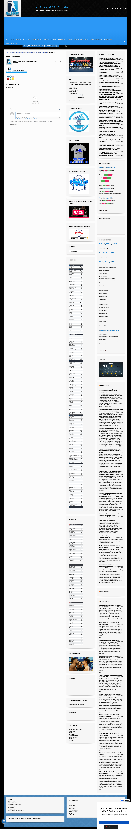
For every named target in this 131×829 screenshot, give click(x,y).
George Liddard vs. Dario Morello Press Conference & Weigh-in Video (108, 109)
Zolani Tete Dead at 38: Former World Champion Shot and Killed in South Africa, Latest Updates (111, 73)
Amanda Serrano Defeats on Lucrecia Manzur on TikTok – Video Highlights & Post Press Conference (110, 85)
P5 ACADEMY (72, 736)
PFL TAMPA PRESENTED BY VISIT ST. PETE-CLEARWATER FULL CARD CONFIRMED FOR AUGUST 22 (108, 156)
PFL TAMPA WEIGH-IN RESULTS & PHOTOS (109, 89)
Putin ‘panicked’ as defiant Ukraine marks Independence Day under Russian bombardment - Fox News (109, 518)
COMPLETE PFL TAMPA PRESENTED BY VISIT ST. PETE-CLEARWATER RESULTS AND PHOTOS (111, 61)
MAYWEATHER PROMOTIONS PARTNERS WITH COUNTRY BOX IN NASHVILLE (110, 147)
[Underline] (21, 120)
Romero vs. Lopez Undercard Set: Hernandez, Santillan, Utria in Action (110, 697)
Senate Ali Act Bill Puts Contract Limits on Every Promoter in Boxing (110, 736)
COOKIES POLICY (12, 805)
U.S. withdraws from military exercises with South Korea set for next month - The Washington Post (109, 393)
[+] (36, 120)
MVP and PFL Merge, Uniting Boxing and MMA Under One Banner (110, 775)
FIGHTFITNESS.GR (73, 738)
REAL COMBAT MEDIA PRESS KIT (16, 813)
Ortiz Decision (73, 95)
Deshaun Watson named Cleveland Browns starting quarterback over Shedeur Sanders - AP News (110, 453)
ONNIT (70, 735)
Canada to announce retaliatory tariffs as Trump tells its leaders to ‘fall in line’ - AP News (111, 412)
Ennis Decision (73, 91)
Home (7, 55)
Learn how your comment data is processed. (41, 123)
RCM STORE (72, 733)
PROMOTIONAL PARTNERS (75, 732)
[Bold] (17, 120)
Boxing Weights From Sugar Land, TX (108, 134)
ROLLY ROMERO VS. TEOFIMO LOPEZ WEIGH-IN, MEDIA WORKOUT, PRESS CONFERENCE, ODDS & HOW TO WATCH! (110, 93)
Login (59, 111)
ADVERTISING (11, 811)
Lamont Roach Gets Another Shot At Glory (109, 642)
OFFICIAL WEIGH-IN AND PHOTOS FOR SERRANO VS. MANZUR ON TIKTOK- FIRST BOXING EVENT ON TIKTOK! (109, 114)
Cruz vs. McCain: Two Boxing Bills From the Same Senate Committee (109, 717)
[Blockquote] (28, 120)
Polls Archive (72, 102)
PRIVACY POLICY (12, 803)
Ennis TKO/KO (73, 89)
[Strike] (22, 120)
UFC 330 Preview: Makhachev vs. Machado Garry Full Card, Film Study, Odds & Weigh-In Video (110, 130)
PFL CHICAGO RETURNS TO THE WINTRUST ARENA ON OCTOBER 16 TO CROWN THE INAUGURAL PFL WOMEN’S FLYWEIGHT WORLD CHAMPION (111, 99)
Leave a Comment (60, 64)
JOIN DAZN (71, 742)
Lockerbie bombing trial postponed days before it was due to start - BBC (111, 539)
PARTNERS (11, 809)
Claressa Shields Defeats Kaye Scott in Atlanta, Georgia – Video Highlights (110, 119)
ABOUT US (11, 802)
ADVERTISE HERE (73, 739)
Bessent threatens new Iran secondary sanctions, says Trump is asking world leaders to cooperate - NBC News (111, 568)
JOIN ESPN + (72, 741)
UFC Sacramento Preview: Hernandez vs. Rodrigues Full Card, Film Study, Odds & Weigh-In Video (110, 79)
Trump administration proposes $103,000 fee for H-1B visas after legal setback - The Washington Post (110, 432)
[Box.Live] (104, 212)
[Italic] (19, 120)
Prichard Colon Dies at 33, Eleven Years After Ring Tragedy (110, 143)
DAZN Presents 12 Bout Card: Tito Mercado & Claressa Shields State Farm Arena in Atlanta (111, 138)
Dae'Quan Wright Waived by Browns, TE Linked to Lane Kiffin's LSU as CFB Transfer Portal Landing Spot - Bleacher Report (110, 475)
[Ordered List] (24, 120)
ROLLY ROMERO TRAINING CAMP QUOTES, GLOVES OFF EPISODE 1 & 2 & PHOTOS (109, 151)
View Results (80, 99)
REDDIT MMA (104, 593)
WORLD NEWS (104, 387)
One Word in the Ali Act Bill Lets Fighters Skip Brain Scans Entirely (110, 608)
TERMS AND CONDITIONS (14, 806)
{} (33, 120)
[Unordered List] (26, 120)
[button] (13, 47)
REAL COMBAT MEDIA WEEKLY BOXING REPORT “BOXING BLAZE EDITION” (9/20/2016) (28, 55)
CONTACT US (11, 808)
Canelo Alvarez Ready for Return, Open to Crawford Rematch (109, 625)
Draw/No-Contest (74, 92)
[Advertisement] (65, 27)
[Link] (32, 120)
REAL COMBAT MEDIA (51, 7)
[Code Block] (30, 120)
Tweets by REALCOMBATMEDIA (76, 707)
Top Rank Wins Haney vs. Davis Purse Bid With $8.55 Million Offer (110, 678)
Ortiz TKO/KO (73, 94)
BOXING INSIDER (105, 604)
